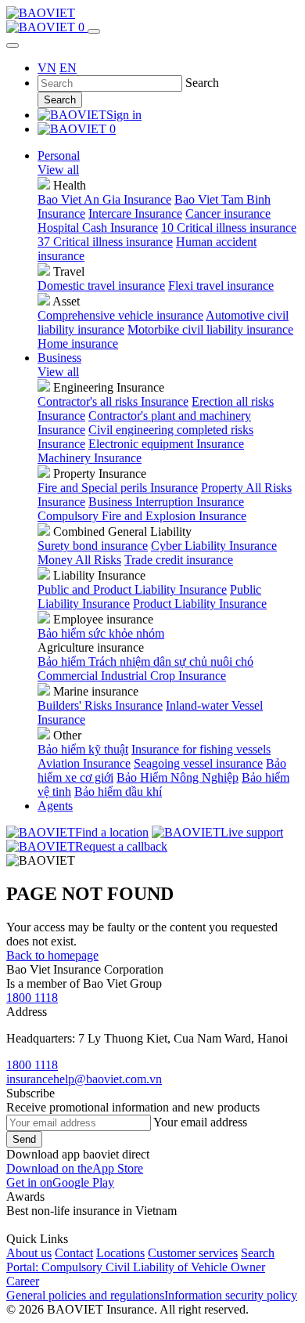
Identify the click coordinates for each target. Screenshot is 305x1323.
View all (58, 169)
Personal (59, 155)
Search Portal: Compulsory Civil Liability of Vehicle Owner (140, 1260)
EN (68, 67)
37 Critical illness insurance (105, 241)
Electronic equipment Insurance (166, 443)
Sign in (124, 114)
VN (47, 67)
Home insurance (78, 343)
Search (60, 100)
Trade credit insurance (178, 559)
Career (22, 1281)
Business (59, 357)
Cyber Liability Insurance (214, 545)
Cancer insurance (228, 213)
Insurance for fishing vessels (201, 749)
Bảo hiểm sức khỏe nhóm (101, 633)
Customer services (193, 1253)
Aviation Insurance (84, 763)
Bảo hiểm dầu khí (118, 791)
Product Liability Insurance (200, 603)
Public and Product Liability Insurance (132, 589)
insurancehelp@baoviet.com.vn (84, 1079)
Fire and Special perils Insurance (118, 487)
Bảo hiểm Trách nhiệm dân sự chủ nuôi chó (145, 661)
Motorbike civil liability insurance (210, 329)
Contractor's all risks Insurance (113, 401)
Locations (120, 1253)
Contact (74, 1253)
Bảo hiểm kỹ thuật (83, 749)
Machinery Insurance (90, 457)
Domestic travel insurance (101, 285)
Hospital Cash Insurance (98, 227)
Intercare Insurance (135, 213)
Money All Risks (79, 559)
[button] (74, 1168)
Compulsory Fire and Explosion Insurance (142, 515)
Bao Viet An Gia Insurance (104, 199)
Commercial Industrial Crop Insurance (132, 675)
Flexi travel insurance (221, 285)
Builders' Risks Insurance (100, 705)
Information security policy (230, 1295)
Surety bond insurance (93, 545)
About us (29, 1253)
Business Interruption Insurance (166, 501)
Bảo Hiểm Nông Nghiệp (178, 777)
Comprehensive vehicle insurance (120, 315)
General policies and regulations (85, 1295)
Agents (55, 805)
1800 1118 (32, 997)
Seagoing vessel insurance (198, 763)
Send (24, 1139)
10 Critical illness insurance (228, 227)
